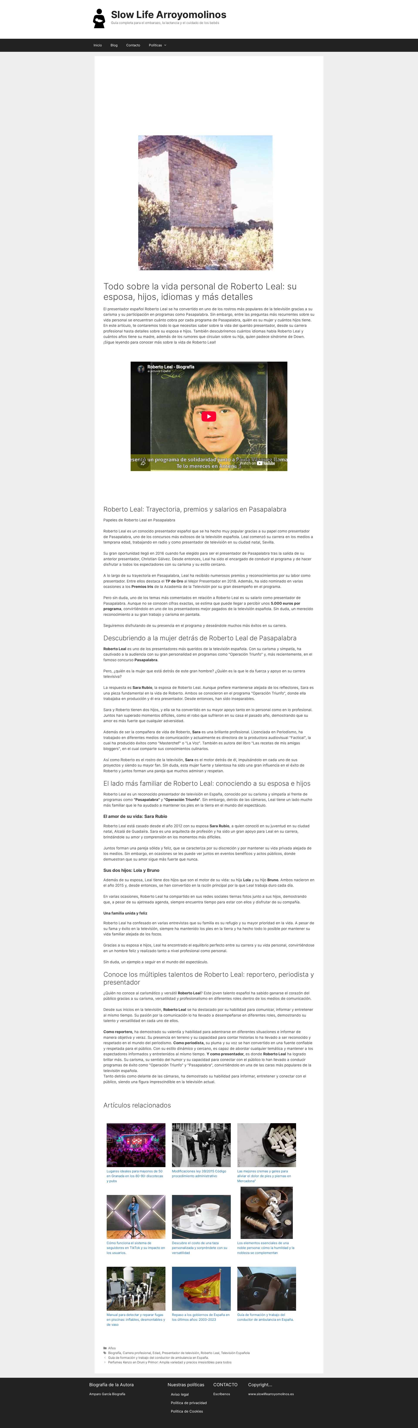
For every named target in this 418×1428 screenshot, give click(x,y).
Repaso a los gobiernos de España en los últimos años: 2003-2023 (201, 1317)
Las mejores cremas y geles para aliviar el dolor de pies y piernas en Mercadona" (264, 1176)
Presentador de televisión (180, 1353)
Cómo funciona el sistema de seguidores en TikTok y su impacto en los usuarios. (136, 1248)
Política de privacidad (189, 1403)
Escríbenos (221, 1394)
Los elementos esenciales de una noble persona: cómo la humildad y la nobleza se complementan (265, 1248)
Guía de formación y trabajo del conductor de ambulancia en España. (265, 1317)
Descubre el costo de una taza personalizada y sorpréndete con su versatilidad (199, 1248)
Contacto (133, 45)
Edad (156, 1353)
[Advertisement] (209, 97)
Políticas (155, 45)
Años (112, 1348)
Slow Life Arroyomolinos (168, 14)
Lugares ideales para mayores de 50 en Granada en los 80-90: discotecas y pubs (135, 1176)
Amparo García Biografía (107, 1394)
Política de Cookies (187, 1411)
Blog (114, 45)
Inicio (98, 45)
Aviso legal (180, 1394)
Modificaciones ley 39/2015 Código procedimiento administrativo (199, 1173)
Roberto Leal (210, 1353)
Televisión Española (235, 1353)
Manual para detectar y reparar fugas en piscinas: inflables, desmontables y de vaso (136, 1320)
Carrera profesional (137, 1353)
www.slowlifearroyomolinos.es (271, 1394)
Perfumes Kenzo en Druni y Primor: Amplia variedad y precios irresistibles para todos (170, 1362)
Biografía (114, 1353)
